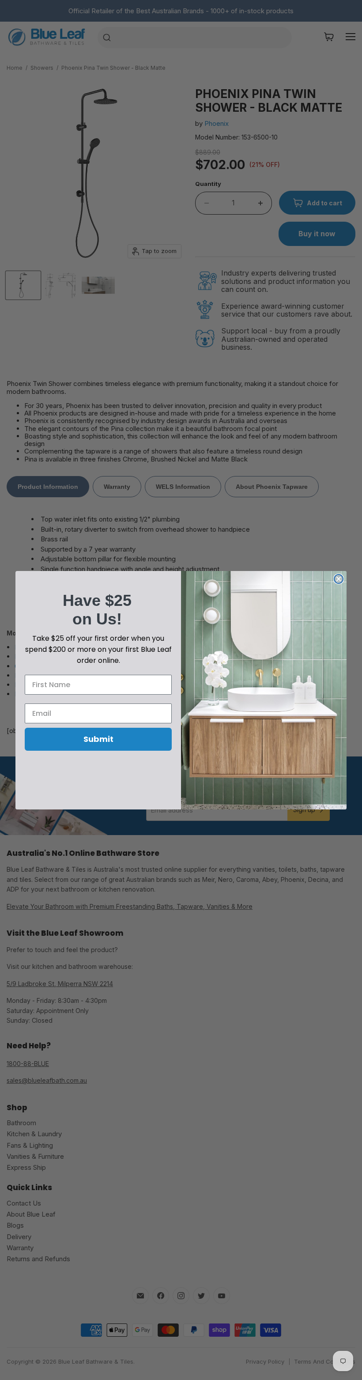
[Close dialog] (338, 579)
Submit (98, 739)
